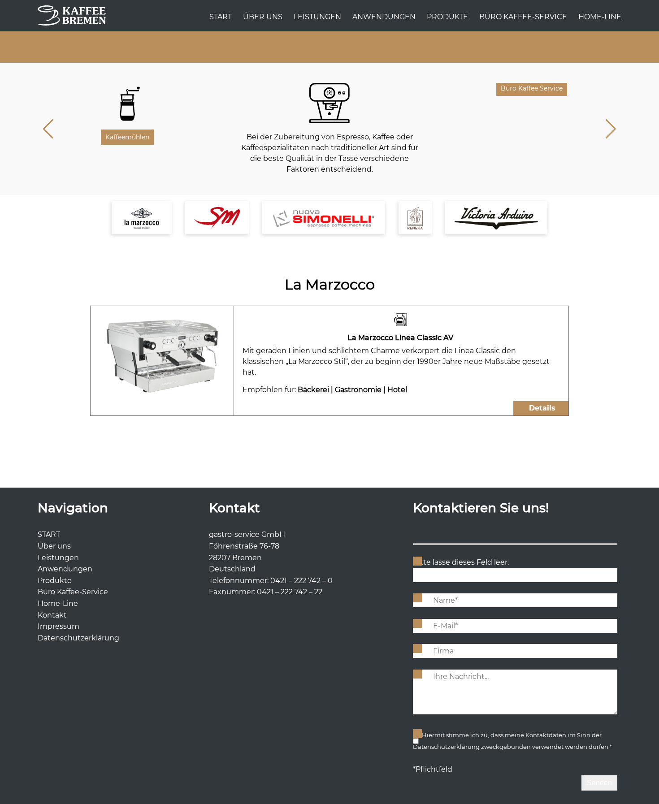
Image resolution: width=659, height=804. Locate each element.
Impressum (58, 626)
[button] (611, 129)
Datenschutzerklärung (78, 638)
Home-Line (599, 17)
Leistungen (317, 17)
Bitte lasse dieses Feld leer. (461, 562)
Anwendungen (384, 17)
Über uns (262, 17)
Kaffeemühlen (127, 137)
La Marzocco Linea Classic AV (400, 337)
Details (542, 408)
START (220, 17)
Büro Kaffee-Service (523, 17)
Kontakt (52, 615)
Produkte (447, 17)
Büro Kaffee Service (532, 88)
